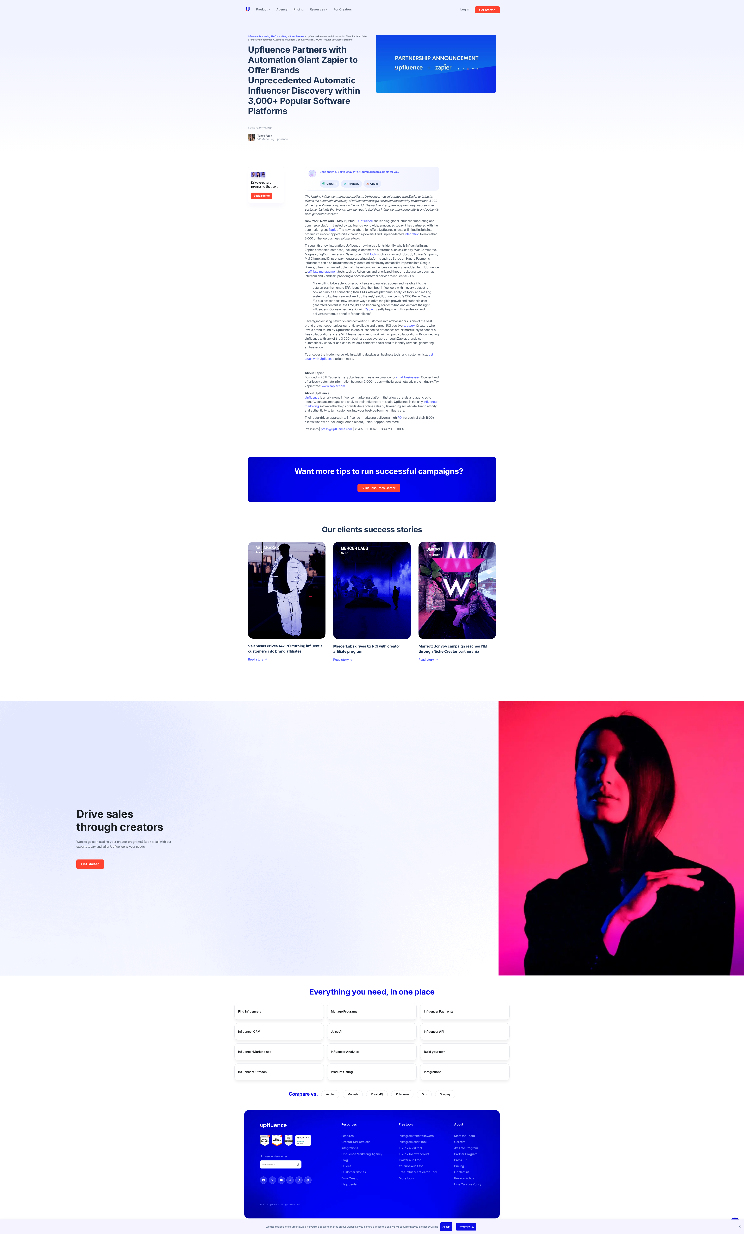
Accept (446, 1226)
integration (412, 234)
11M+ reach (433, 554)
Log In (464, 9)
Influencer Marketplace (254, 1052)
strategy (409, 325)
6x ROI (345, 553)
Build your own (434, 1052)
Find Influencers (249, 1011)
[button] (740, 1227)
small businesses (407, 377)
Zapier (369, 309)
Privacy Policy (466, 1226)
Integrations (432, 1072)
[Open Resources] (326, 9)
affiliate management (322, 271)
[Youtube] (281, 1180)
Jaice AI (336, 1031)
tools (373, 254)
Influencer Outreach (252, 1072)
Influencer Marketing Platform (264, 36)
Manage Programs (344, 1011)
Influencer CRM (249, 1031)
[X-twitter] (272, 1180)
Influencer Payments (438, 1011)
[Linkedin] (263, 1180)
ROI (400, 417)
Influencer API (434, 1031)
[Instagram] (290, 1180)
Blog (284, 36)
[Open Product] (269, 9)
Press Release (296, 36)
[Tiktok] (299, 1180)
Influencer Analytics (345, 1052)
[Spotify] (308, 1180)
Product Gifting (342, 1072)
